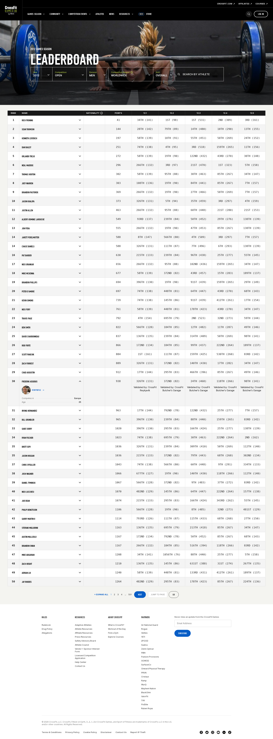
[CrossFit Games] (11, 10)
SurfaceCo (146, 664)
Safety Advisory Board (85, 641)
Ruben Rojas (147, 708)
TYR (143, 700)
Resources (124, 13)
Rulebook (46, 625)
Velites (144, 633)
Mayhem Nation (148, 688)
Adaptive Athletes (83, 625)
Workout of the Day (117, 629)
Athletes (100, 13)
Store (146, 13)
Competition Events (77, 13)
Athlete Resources (83, 629)
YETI (143, 637)
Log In (261, 13)
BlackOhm (146, 692)
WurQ (143, 684)
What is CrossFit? (116, 625)
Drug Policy (47, 629)
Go (174, 594)
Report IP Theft (138, 732)
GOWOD (145, 661)
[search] (249, 14)
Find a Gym (113, 633)
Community (55, 13)
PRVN (143, 673)
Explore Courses (116, 637)
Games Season (34, 13)
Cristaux (145, 676)
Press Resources (83, 637)
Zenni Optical (147, 649)
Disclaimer (106, 732)
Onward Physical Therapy (153, 668)
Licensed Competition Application (85, 656)
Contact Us (80, 666)
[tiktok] (229, 732)
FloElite (144, 704)
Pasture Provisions (150, 657)
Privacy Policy (72, 732)
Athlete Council (82, 645)
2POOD (144, 641)
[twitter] (207, 732)
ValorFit (144, 696)
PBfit (143, 653)
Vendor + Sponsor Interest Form (87, 650)
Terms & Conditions (51, 732)
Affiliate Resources (84, 633)
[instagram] (212, 732)
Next (140, 594)
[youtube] (218, 732)
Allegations (47, 633)
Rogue (144, 629)
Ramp (144, 680)
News (111, 13)
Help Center (80, 662)
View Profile (36, 390)
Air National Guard (149, 625)
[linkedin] (224, 732)
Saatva (144, 645)
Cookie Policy (90, 732)
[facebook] (201, 732)
